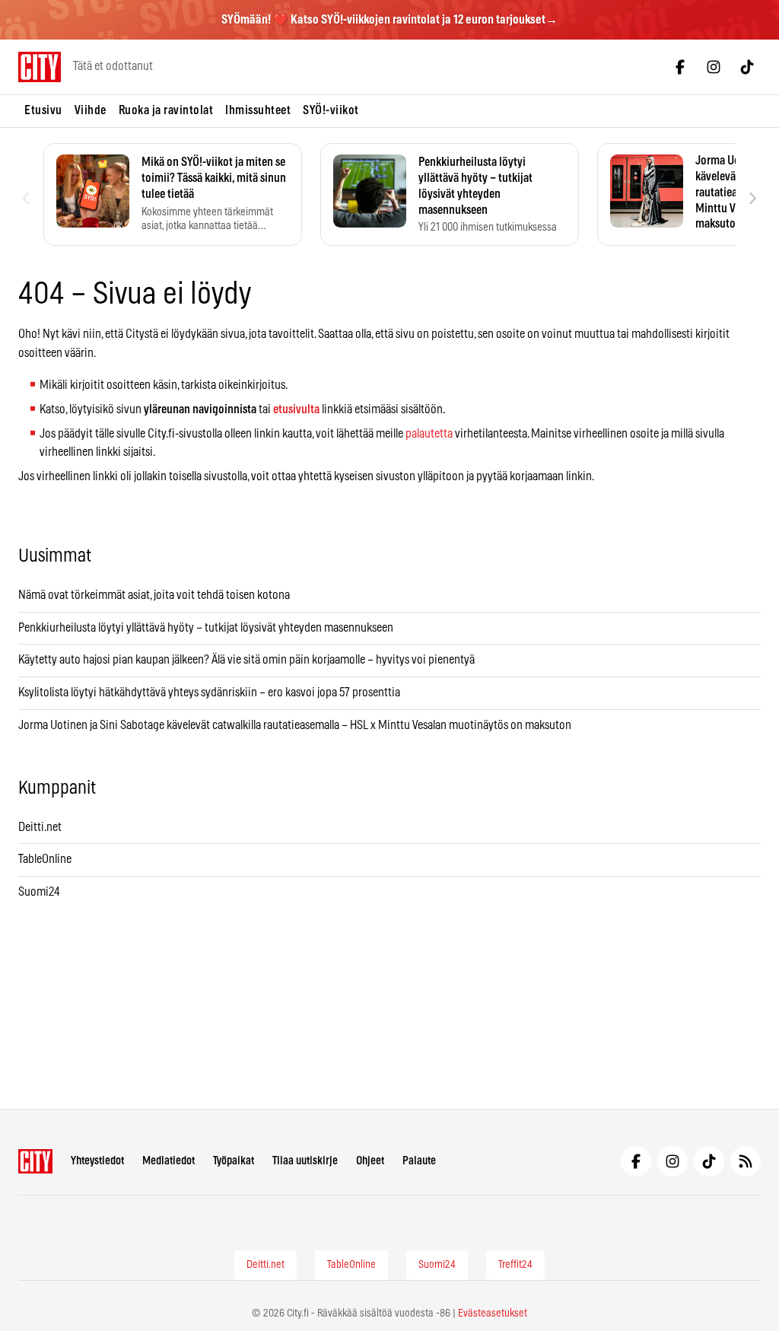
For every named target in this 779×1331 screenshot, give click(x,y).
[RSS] (745, 1161)
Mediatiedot (168, 1161)
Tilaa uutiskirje (305, 1161)
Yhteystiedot (97, 1161)
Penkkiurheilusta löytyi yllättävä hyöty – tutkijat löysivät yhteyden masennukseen (205, 628)
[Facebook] (680, 67)
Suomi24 (39, 892)
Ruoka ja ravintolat (166, 110)
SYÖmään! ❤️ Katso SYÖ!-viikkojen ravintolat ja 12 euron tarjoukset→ (389, 20)
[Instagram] (713, 67)
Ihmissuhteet (258, 110)
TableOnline (45, 859)
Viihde (91, 110)
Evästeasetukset (492, 1313)
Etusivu (43, 110)
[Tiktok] (747, 67)
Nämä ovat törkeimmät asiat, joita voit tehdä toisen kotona (154, 595)
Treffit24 (515, 1264)
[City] (35, 1161)
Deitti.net (40, 827)
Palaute (419, 1161)
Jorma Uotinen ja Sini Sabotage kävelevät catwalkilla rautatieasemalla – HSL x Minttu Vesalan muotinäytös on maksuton (294, 725)
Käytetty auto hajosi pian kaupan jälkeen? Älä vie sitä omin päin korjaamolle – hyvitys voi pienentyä (246, 660)
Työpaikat (233, 1161)
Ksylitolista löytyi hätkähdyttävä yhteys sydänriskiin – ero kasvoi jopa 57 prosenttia (209, 692)
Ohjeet (370, 1161)
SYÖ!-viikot (331, 110)
